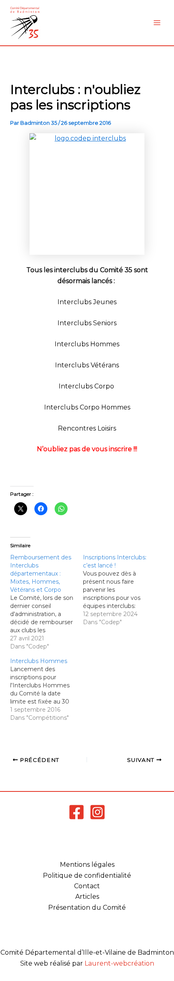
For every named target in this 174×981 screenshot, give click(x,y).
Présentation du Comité (87, 907)
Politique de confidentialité (87, 875)
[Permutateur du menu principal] (157, 23)
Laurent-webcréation (119, 963)
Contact (87, 886)
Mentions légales (87, 864)
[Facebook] (76, 812)
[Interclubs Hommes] (46, 689)
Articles (87, 896)
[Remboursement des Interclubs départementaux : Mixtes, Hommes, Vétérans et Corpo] (46, 601)
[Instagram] (97, 812)
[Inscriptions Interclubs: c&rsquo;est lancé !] (119, 589)
